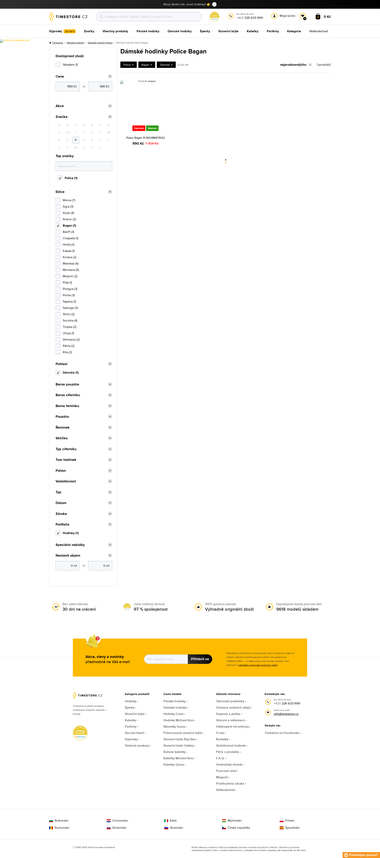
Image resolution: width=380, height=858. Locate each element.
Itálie (173, 821)
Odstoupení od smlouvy (232, 726)
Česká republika (239, 828)
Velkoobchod (225, 790)
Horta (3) (68, 244)
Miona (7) (69, 200)
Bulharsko (61, 821)
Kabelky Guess (173, 764)
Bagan (145, 65)
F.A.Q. (220, 758)
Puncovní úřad (226, 771)
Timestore (57, 42)
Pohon (61, 470)
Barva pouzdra (67, 384)
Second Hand (134, 733)
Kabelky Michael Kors (178, 758)
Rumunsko (62, 828)
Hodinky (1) (71, 533)
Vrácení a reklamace (230, 720)
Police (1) (71, 178)
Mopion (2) (70, 276)
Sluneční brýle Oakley (178, 745)
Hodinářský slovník (229, 764)
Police (127, 65)
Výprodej (131, 739)
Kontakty (222, 739)
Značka (61, 117)
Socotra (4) (70, 320)
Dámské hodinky (75, 42)
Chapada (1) (70, 238)
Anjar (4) (68, 213)
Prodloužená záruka (230, 783)
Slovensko (119, 828)
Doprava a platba (228, 714)
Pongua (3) (70, 289)
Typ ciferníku (66, 449)
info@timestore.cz (286, 714)
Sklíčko (61, 438)
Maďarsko (235, 821)
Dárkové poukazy (137, 745)
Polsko (289, 821)
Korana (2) (69, 257)
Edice (60, 192)
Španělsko (292, 828)
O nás (220, 733)
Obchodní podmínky (230, 701)
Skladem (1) (70, 64)
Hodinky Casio (173, 714)
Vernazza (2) (71, 339)
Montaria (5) (71, 270)
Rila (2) (67, 352)
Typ (58, 492)
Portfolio (62, 524)
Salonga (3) (70, 308)
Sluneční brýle (135, 714)
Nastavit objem (68, 555)
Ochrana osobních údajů (233, 707)
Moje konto (287, 15)
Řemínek (63, 427)
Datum (61, 503)
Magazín (222, 777)
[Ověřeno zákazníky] (15, 41)
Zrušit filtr (183, 64)
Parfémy (131, 726)
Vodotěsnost (66, 481)
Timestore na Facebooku (282, 733)
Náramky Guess (174, 726)
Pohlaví (61, 364)
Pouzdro (62, 416)
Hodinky (130, 701)
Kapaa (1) (69, 251)
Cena (60, 76)
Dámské (165, 65)
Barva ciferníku (68, 395)
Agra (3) (68, 206)
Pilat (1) (67, 282)
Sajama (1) (69, 301)
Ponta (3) (69, 295)
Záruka (61, 514)
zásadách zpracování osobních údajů (257, 665)
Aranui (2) (69, 219)
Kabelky (130, 720)
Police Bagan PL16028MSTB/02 (145, 138)
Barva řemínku (67, 406)
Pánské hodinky (174, 701)
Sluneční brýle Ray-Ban (179, 739)
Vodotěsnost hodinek (231, 745)
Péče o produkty (227, 752)
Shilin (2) (69, 314)
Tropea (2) (69, 327)
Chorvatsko (120, 821)
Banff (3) (68, 232)
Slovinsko (176, 828)
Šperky (129, 707)
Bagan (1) (69, 225)
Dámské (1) (71, 372)
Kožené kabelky (174, 752)
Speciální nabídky (70, 545)
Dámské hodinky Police (100, 42)
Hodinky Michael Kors (178, 720)
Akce (60, 106)
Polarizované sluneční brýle (182, 733)
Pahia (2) (68, 346)
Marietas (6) (71, 263)
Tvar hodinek (66, 459)
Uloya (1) (68, 333)
